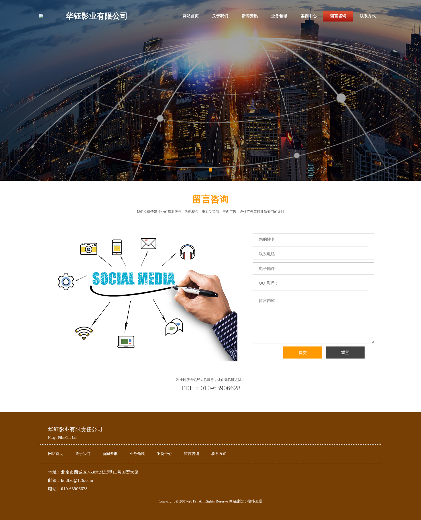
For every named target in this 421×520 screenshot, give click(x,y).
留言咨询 (338, 16)
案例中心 (309, 16)
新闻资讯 (250, 16)
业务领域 (279, 16)
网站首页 (191, 16)
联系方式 (368, 16)
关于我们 (220, 16)
